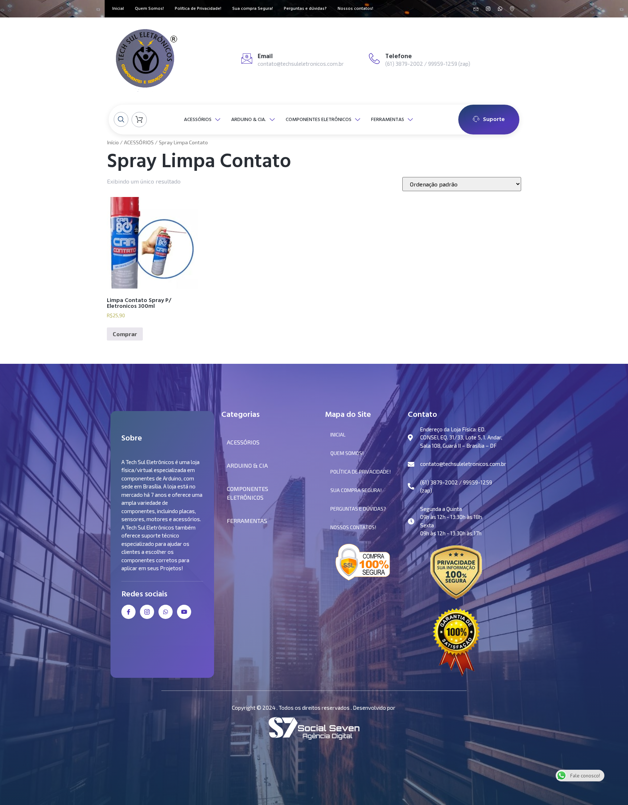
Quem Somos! (149, 9)
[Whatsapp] (500, 9)
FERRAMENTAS (387, 119)
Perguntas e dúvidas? (305, 9)
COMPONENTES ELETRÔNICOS (318, 119)
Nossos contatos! (355, 9)
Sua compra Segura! (252, 9)
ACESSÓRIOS (198, 119)
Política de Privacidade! (198, 9)
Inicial (118, 9)
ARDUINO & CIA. (248, 119)
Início (113, 142)
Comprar (125, 333)
